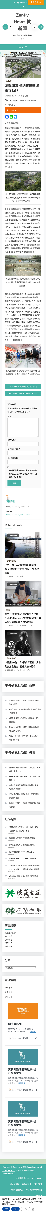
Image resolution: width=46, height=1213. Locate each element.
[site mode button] (34, 27)
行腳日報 (24, 96)
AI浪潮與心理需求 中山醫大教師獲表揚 (23, 876)
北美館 (21, 100)
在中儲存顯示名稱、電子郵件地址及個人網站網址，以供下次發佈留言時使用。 (23, 473)
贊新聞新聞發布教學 (34, 1190)
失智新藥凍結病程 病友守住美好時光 (22, 859)
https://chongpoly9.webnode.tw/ (19, 515)
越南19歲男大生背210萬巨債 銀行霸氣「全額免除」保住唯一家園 (23, 829)
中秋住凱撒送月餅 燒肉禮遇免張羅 (22, 845)
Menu (22, 47)
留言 (10, 416)
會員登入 (8, 992)
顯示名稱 (11, 440)
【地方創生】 (11, 561)
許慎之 (22, 576)
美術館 (33, 100)
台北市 (9, 81)
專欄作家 (38, 1196)
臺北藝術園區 (10, 105)
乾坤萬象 (23, 626)
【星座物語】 (11, 658)
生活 (8, 610)
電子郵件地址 (13, 449)
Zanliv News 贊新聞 (22, 22)
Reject (15, 1209)
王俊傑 (27, 100)
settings (7, 1202)
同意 (6, 1209)
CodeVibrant (7, 1174)
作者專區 (8, 988)
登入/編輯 (38, 1184)
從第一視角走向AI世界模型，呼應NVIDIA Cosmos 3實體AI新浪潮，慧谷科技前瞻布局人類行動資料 (23, 618)
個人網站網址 (13, 458)
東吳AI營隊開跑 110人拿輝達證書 (21, 852)
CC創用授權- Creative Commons (29, 1178)
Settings (25, 1209)
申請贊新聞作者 (16, 1190)
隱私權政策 (26, 1184)
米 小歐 (22, 670)
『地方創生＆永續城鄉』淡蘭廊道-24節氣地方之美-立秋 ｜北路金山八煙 (23, 569)
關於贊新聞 (14, 1184)
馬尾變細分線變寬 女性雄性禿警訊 (22, 838)
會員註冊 (8, 997)
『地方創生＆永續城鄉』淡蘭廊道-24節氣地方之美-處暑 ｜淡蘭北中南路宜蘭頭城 (24, 867)
